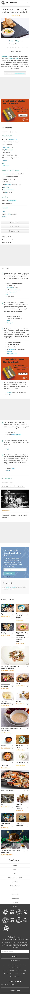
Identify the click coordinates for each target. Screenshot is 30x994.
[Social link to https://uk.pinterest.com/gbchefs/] (12, 981)
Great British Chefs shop (15, 967)
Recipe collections (15, 886)
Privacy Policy (23, 973)
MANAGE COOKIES (15, 990)
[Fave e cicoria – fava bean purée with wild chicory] (22, 627)
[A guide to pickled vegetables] (22, 798)
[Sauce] (7, 798)
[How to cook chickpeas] (15, 779)
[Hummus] (22, 677)
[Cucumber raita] (22, 756)
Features (15, 890)
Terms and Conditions (15, 976)
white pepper (6, 165)
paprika (4, 216)
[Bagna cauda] (7, 677)
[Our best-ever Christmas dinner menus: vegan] (15, 839)
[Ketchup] (7, 739)
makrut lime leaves (8, 189)
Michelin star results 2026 (15, 877)
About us (6, 973)
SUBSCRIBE (9, 573)
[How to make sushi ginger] (22, 817)
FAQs (25, 970)
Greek (16, 58)
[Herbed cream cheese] (22, 739)
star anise (6, 187)
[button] (28, 3)
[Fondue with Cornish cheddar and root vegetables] (15, 717)
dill (6, 192)
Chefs (15, 873)
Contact (5, 964)
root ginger (8, 184)
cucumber (6, 174)
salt (3, 163)
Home (15, 865)
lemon (5, 160)
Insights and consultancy (21, 964)
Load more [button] (14, 860)
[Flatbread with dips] (7, 817)
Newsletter (15, 902)
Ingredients (15, 882)
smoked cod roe (12, 139)
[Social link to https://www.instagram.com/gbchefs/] (15, 981)
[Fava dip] (7, 627)
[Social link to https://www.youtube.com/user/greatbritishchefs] (18, 981)
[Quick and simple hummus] (7, 695)
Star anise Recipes (7, 486)
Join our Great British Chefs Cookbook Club (13, 970)
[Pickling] (22, 695)
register (14, 587)
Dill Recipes (20, 486)
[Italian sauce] (7, 756)
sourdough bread (12, 200)
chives (9, 214)
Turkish (10, 58)
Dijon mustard (9, 150)
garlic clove (6, 147)
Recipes (15, 869)
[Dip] (7, 608)
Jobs (10, 973)
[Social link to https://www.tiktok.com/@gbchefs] (21, 981)
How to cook (15, 894)
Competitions (15, 898)
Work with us (11, 964)
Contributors (15, 973)
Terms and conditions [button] (8, 576)
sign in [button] (8, 587)
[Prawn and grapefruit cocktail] (22, 608)
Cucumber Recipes (7, 483)
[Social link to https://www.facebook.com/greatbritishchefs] (9, 981)
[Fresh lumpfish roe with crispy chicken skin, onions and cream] (15, 655)
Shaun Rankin (16, 15)
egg (4, 211)
